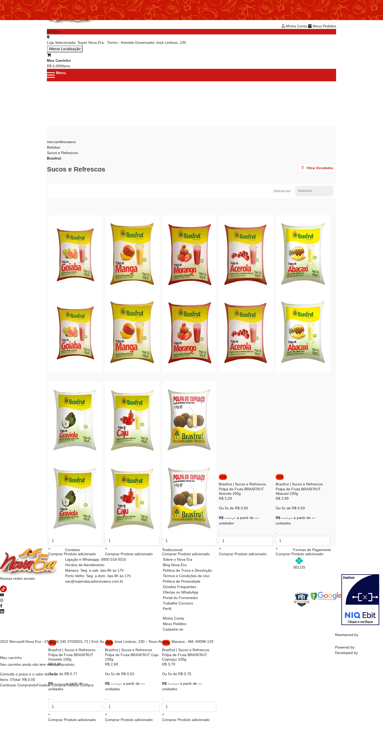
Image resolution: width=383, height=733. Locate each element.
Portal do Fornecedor (180, 598)
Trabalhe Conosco (178, 603)
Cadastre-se (173, 629)
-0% (223, 477)
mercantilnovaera (61, 142)
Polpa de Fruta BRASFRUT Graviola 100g (70, 657)
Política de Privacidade (181, 581)
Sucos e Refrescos (62, 153)
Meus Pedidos (324, 26)
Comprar (72, 720)
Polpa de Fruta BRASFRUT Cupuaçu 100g (184, 657)
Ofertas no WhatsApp (180, 592)
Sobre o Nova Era (177, 559)
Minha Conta (296, 26)
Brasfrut (54, 158)
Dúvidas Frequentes (179, 587)
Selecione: (305, 191)
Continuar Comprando (18, 685)
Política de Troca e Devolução (187, 570)
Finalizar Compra (51, 685)
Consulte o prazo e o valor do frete (28, 674)
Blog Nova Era (175, 565)
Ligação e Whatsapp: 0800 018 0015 (95, 559)
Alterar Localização (65, 49)
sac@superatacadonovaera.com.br (94, 581)
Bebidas (53, 147)
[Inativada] (360, 599)
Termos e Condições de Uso (186, 576)
